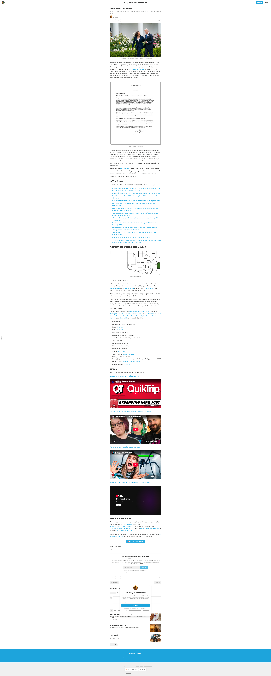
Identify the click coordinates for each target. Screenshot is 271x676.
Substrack (129, 524)
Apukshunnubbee (128, 288)
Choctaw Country (128, 354)
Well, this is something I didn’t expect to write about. (122, 637)
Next (156, 582)
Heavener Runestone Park (118, 316)
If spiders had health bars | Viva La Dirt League (125, 447)
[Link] (108, 181)
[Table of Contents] (2, 338)
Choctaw (120, 327)
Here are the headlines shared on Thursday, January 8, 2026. (124, 627)
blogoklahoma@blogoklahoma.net (120, 526)
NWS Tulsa (121, 351)
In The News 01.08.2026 (118, 625)
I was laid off (114, 635)
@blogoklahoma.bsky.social (125, 530)
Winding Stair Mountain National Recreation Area (125, 314)
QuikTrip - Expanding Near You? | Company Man (125, 376)
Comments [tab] (113, 592)
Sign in (266, 2)
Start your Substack (132, 669)
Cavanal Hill (123, 318)
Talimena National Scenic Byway (139, 311)
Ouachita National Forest (153, 314)
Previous (115, 582)
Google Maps (120, 330)
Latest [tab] (115, 610)
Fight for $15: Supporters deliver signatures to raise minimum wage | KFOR (136, 193)
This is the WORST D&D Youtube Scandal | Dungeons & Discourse (130, 411)
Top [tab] (111, 610)
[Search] (250, 2)
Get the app (142, 669)
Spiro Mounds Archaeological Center (138, 316)
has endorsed (124, 169)
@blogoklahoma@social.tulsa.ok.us (121, 528)
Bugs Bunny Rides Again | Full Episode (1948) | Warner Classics (130, 482)
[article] (135, 618)
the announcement (138, 69)
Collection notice (148, 666)
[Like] (111, 20)
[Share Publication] (253, 2)
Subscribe (259, 2)
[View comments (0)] (114, 20)
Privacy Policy (146, 610)
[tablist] (116, 592)
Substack (128, 673)
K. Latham (115, 15)
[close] (149, 586)
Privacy (137, 666)
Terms (141, 666)
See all (112, 645)
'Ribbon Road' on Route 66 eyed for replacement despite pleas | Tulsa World (136, 201)
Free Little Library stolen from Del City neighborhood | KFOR (131, 237)
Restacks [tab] (119, 592)
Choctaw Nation (149, 288)
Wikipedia (127, 364)
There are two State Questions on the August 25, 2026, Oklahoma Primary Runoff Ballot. (128, 617)
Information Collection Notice (135, 610)
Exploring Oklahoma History (131, 361)
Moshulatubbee (115, 288)
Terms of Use (142, 608)
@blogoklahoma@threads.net (149, 528)
